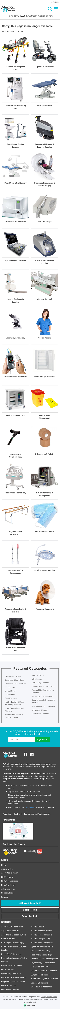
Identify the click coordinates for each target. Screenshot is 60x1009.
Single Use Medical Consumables (44, 971)
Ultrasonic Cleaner (40, 710)
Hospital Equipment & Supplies (13, 981)
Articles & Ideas (7, 869)
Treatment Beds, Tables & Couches (44, 979)
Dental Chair (10, 691)
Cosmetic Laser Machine (15, 683)
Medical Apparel (37, 927)
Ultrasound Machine (40, 713)
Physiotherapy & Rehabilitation (43, 963)
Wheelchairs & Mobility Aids (41, 987)
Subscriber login (30, 916)
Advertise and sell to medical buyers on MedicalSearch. (26, 814)
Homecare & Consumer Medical (13, 977)
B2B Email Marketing (9, 881)
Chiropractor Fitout (13, 676)
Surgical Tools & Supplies (40, 975)
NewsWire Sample (8, 885)
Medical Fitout (38, 675)
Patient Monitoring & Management (44, 959)
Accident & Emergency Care (12, 927)
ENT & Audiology (7, 969)
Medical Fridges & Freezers (41, 935)
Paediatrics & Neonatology (41, 955)
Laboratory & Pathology (10, 989)
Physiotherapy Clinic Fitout (43, 686)
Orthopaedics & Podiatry (40, 951)
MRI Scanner (37, 679)
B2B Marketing (7, 877)
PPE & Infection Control (40, 967)
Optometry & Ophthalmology (42, 947)
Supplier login (30, 909)
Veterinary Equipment (39, 983)
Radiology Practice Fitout (42, 696)
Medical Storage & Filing (40, 939)
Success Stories (7, 893)
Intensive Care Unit (8, 985)
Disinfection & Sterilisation (11, 965)
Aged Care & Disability (10, 931)
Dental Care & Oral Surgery (11, 954)
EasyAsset (29, 807)
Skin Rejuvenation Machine (43, 706)
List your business (30, 903)
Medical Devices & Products (41, 931)
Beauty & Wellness (8, 939)
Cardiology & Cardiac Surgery (12, 943)
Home (3, 865)
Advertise (55, 2)
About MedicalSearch (9, 873)
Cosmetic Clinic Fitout (14, 680)
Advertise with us (8, 889)
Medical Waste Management (42, 943)
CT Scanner (10, 687)
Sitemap (4, 897)
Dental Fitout (10, 694)
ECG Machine (11, 698)
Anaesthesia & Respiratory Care (13, 935)
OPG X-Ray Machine (40, 682)
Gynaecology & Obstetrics (11, 973)
